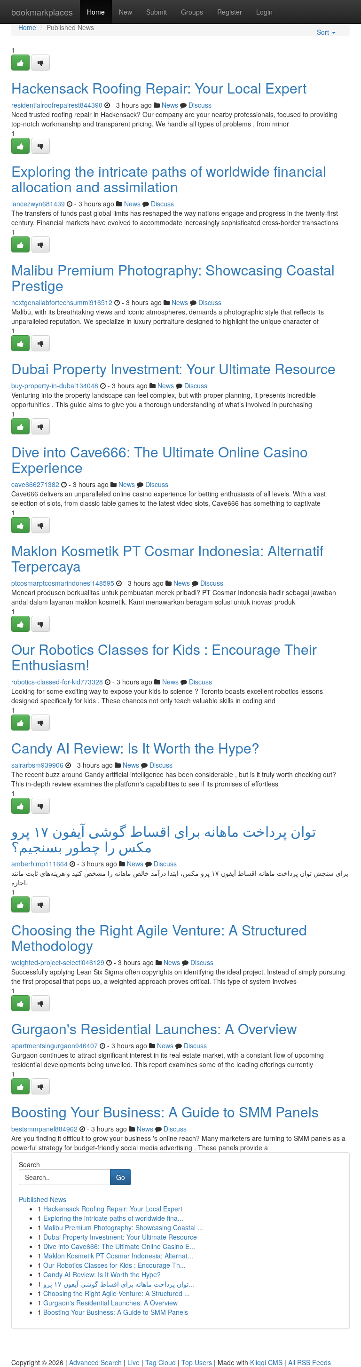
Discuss (200, 105)
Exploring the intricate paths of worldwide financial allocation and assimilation (168, 178)
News (170, 105)
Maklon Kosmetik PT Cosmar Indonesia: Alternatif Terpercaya (167, 558)
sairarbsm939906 (37, 765)
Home (96, 11)
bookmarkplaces (42, 12)
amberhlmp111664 (39, 863)
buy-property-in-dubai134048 (54, 385)
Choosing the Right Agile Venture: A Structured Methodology (159, 937)
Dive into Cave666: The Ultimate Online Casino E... (119, 1246)
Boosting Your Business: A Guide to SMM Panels (165, 1111)
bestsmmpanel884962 (44, 1128)
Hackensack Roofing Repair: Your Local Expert (158, 88)
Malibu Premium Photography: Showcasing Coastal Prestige (173, 277)
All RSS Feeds (309, 1362)
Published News (42, 1199)
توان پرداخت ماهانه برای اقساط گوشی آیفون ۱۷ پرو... (118, 1283)
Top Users (196, 1362)
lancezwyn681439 (38, 203)
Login (264, 11)
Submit (156, 11)
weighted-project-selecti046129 (57, 962)
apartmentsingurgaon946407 (54, 1045)
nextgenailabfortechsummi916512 (61, 302)
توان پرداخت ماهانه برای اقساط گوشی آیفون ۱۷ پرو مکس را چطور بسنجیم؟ (163, 838)
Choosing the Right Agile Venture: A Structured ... (116, 1293)
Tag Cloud (160, 1362)
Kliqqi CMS (266, 1362)
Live (133, 1362)
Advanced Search (95, 1362)
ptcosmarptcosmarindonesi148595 (62, 583)
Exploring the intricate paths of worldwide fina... (113, 1218)
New (125, 11)
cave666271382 (35, 484)
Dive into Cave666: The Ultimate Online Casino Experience (159, 459)
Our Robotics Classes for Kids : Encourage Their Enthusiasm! (164, 657)
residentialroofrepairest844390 (56, 105)
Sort (324, 32)
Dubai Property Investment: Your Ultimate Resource (173, 368)
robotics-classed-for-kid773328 (57, 681)
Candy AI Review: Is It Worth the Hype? (135, 748)
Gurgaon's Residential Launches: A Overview (154, 1028)
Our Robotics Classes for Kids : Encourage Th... (114, 1265)
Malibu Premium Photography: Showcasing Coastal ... (123, 1227)
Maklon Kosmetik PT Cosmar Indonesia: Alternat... (118, 1255)
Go (120, 1177)
